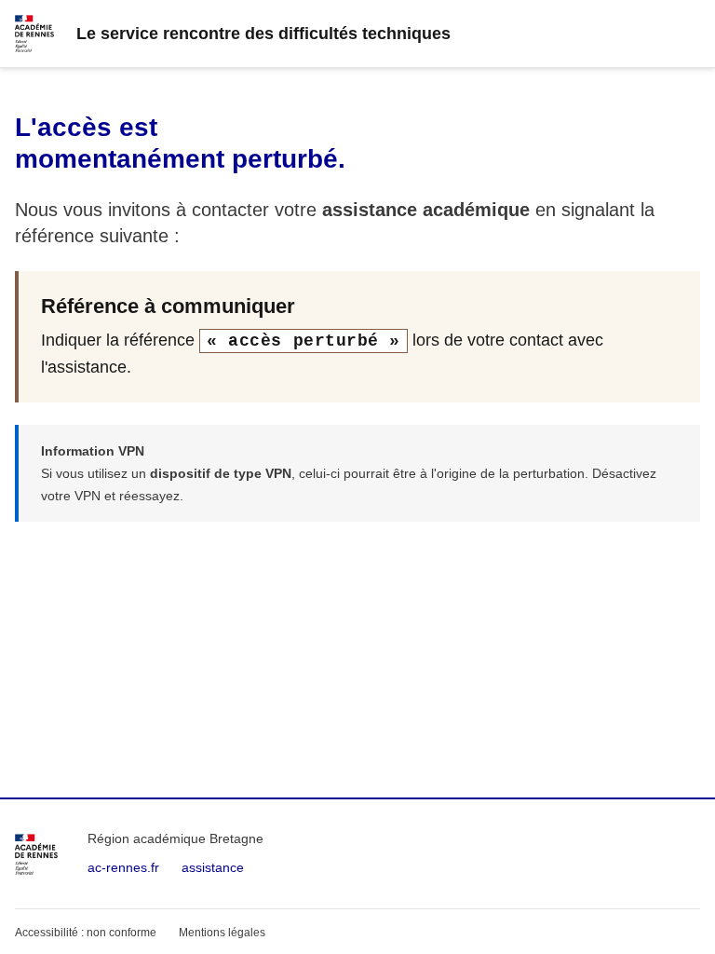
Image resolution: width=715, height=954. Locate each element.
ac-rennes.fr (123, 867)
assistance (213, 867)
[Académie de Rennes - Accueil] (36, 854)
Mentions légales (222, 932)
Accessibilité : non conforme (85, 932)
